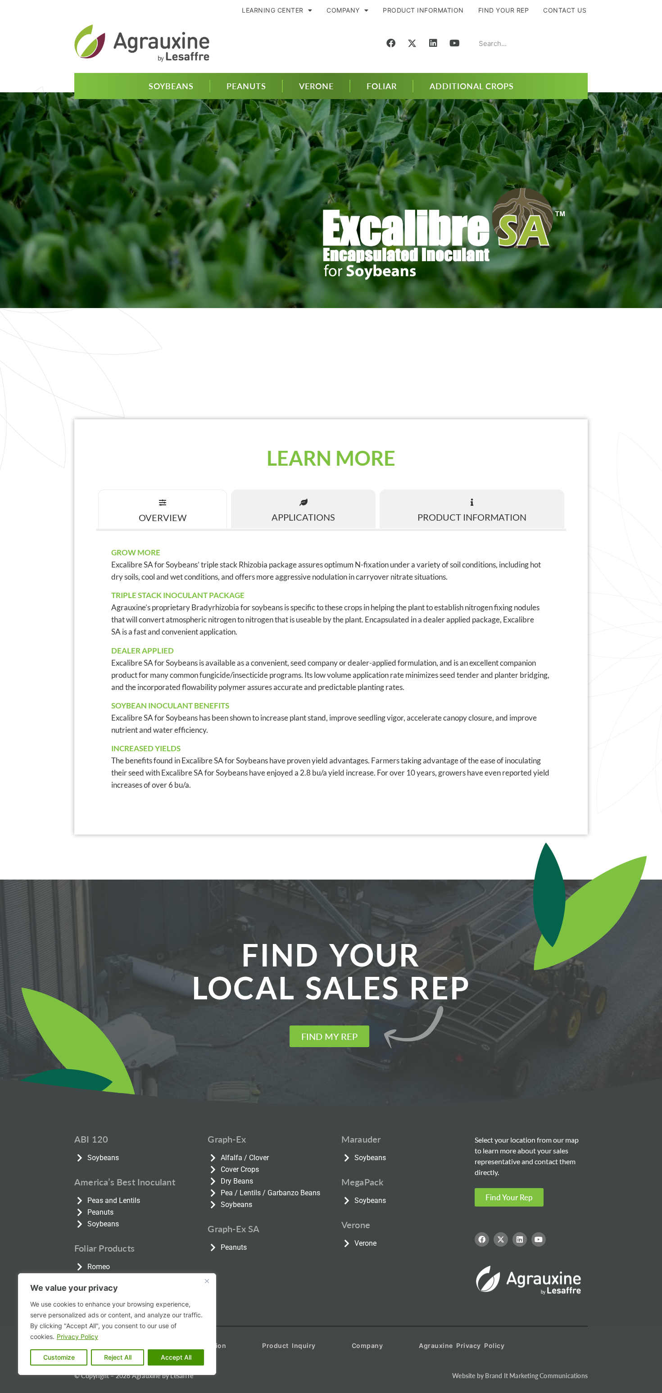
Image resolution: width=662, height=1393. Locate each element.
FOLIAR (382, 85)
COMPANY (343, 10)
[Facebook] (391, 43)
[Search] (574, 43)
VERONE (316, 85)
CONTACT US (564, 10)
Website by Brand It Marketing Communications (520, 1375)
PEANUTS (246, 85)
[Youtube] (454, 43)
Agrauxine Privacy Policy (461, 1345)
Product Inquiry (289, 1345)
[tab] (162, 509)
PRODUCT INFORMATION (423, 10)
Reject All (117, 1357)
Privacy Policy (77, 1336)
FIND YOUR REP (503, 10)
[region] (117, 1324)
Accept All (176, 1357)
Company (367, 1345)
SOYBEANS (171, 85)
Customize (59, 1357)
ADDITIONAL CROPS (472, 85)
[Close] (206, 1280)
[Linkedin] (433, 43)
